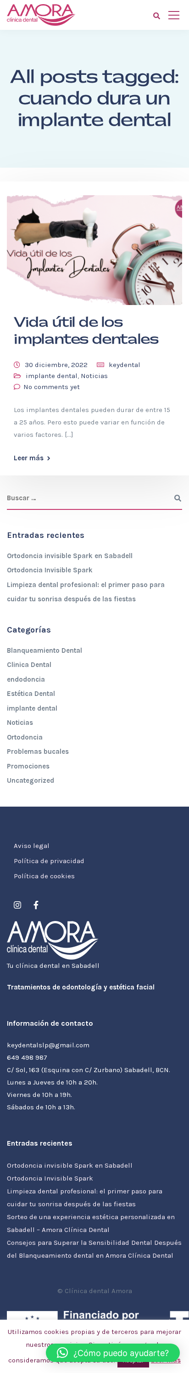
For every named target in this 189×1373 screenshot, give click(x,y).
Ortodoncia (25, 737)
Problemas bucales (38, 751)
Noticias (94, 376)
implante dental (52, 376)
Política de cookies (44, 876)
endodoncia (26, 679)
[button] (113, 1353)
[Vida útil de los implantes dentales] (94, 246)
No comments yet (51, 387)
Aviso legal (32, 846)
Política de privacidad (49, 861)
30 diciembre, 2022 (56, 365)
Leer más (29, 458)
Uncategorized (30, 780)
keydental (124, 365)
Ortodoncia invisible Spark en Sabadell (70, 556)
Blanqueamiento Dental (44, 650)
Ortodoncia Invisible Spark (50, 570)
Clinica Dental (29, 665)
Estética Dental (31, 693)
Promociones (28, 766)
